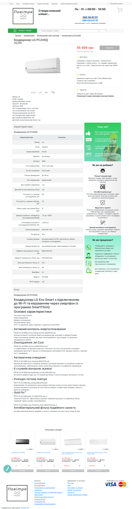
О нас (11, 3)
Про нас (70, 483)
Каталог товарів (24, 31)
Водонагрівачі (39, 485)
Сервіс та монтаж (42, 3)
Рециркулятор (39, 499)
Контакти (54, 3)
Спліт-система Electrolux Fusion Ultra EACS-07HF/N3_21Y (72, 453)
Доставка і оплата (28, 3)
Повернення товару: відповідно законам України (95, 96)
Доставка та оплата (75, 488)
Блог (18, 3)
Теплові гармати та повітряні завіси (48, 492)
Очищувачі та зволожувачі (44, 488)
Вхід (112, 3)
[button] (18, 69)
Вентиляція (38, 495)
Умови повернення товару (69, 3)
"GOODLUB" (24, 508)
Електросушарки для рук (44, 497)
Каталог (18, 35)
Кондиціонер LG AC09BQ (18, 452)
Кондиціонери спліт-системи (48, 35)
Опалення (38, 490)
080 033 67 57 (90, 20)
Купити (109, 48)
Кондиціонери (29, 35)
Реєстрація (119, 3)
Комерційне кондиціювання (44, 504)
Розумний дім (39, 502)
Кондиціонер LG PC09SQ (43, 452)
